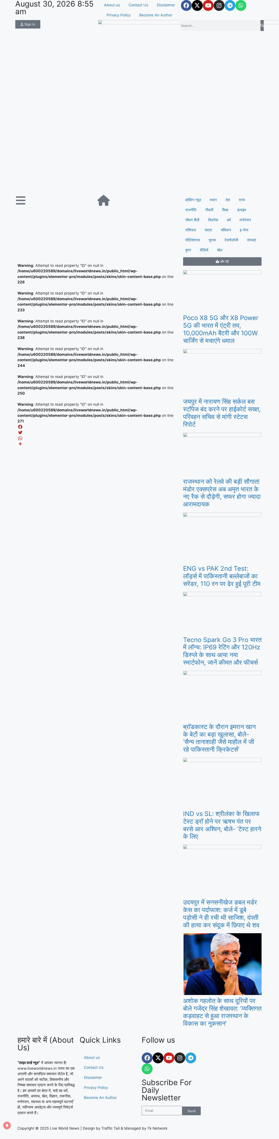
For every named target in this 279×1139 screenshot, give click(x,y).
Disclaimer (166, 5)
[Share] (98, 444)
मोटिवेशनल (192, 240)
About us (112, 5)
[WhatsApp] (98, 438)
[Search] (262, 25)
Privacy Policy (119, 15)
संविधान (226, 230)
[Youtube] (208, 5)
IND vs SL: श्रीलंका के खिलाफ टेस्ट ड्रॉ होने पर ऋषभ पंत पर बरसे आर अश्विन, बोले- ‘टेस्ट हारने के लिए (222, 825)
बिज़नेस (213, 220)
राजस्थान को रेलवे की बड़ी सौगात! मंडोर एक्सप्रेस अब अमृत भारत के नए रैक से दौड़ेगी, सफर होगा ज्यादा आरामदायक (222, 493)
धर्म (229, 220)
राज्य (242, 200)
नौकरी (209, 210)
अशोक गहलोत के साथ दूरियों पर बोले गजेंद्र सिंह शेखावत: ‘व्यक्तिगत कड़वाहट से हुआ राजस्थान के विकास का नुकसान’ (222, 1012)
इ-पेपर (244, 230)
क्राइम (241, 210)
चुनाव (212, 240)
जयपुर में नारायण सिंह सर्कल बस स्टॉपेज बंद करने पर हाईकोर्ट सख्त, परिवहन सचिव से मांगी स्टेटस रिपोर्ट (222, 413)
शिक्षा (225, 210)
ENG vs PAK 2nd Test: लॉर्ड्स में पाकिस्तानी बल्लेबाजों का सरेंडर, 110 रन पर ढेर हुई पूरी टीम (221, 576)
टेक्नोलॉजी (231, 240)
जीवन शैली (192, 220)
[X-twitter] (197, 5)
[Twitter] (98, 432)
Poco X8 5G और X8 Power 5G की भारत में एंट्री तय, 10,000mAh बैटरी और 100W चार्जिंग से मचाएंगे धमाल (221, 329)
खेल (219, 250)
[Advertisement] (139, 162)
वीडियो (204, 250)
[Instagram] (219, 5)
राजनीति (190, 210)
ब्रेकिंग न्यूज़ (193, 200)
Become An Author (155, 15)
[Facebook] (186, 5)
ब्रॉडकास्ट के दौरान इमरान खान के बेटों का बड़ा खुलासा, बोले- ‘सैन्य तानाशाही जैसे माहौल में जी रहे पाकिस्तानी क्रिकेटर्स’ (219, 738)
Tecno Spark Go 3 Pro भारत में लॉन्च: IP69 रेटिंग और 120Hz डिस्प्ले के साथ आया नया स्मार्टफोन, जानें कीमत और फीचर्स (222, 651)
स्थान (213, 200)
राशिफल (190, 230)
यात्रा (208, 230)
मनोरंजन (245, 220)
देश (228, 200)
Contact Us (138, 5)
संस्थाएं (251, 240)
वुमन (188, 250)
